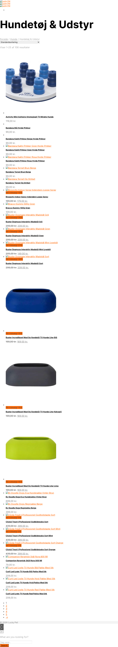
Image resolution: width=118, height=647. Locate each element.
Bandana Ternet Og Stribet (18, 183)
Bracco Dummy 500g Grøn (18, 208)
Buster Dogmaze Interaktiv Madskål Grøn (25, 235)
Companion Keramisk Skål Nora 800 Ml (24, 560)
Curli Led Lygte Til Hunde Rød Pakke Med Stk (26, 593)
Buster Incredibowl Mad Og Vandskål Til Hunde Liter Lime (32, 486)
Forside (4, 39)
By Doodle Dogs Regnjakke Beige (21, 508)
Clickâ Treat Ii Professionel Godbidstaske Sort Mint (29, 536)
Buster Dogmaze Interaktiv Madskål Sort (24, 263)
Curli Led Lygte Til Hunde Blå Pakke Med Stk (26, 571)
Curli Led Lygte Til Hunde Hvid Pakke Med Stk (27, 582)
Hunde (13, 39)
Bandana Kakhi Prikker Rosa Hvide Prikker (25, 161)
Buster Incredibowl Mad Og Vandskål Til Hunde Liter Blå (31, 337)
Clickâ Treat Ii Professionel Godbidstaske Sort (27, 522)
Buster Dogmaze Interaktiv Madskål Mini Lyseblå (28, 249)
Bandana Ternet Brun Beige (18, 172)
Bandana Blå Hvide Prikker (18, 128)
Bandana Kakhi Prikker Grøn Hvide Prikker (25, 150)
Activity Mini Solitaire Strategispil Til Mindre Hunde (30, 117)
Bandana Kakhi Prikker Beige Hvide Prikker (25, 139)
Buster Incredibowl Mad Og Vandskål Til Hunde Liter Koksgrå (34, 412)
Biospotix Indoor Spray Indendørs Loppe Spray (27, 197)
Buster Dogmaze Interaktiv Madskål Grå (24, 222)
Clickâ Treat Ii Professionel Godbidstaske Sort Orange (30, 549)
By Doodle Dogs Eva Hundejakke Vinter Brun (26, 497)
